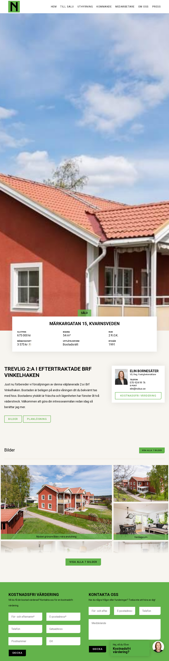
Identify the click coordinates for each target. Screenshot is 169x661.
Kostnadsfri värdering (138, 395)
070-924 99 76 (137, 382)
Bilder (13, 419)
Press (156, 6)
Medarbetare (125, 6)
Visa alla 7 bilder (152, 450)
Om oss (143, 6)
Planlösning (37, 419)
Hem (54, 6)
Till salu (67, 6)
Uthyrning (85, 6)
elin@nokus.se (138, 388)
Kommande (104, 6)
